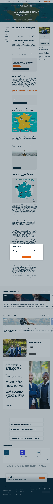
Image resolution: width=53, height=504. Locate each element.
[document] (26, 252)
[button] (26, 257)
